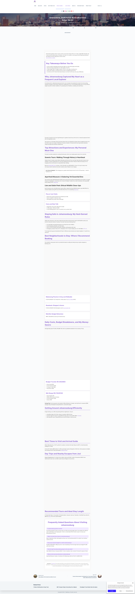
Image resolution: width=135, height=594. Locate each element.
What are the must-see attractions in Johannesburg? (59, 554)
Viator (49, 516)
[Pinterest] (62, 27)
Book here (76, 189)
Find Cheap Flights (80, 5)
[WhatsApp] (68, 11)
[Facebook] (39, 27)
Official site (55, 182)
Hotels (45, 5)
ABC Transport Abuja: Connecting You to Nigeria (67, 587)
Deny (121, 590)
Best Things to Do (51, 5)
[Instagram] (65, 11)
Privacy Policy (88, 5)
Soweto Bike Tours (52, 165)
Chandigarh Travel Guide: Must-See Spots (88, 587)
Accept (111, 590)
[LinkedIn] (73, 27)
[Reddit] (84, 27)
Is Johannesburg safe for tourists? (55, 528)
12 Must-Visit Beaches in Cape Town (41, 587)
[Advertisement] (67, 41)
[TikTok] (66, 11)
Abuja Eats (40, 5)
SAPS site (85, 228)
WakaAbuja (53, 563)
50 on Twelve (70, 299)
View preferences (129, 590)
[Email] (96, 27)
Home (35, 5)
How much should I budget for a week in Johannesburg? (60, 542)
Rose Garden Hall (66, 308)
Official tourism (64, 450)
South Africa (67, 5)
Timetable (79, 415)
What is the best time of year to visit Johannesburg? (59, 536)
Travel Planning (60, 5)
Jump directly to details (50, 57)
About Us (73, 5)
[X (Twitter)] (63, 11)
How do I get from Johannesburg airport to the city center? (60, 549)
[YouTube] (71, 11)
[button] (132, 582)
